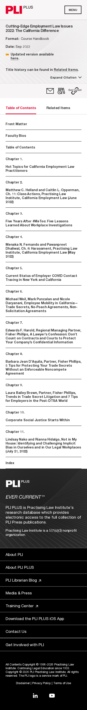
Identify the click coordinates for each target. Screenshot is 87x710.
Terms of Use (62, 683)
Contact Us (16, 631)
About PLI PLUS (20, 567)
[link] (50, 91)
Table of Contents (20, 147)
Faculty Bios (16, 136)
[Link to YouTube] (52, 695)
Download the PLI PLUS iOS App (35, 618)
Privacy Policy (41, 683)
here (14, 58)
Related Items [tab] (58, 108)
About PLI (14, 554)
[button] (75, 91)
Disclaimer (23, 683)
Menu (73, 10)
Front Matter (16, 124)
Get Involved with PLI (25, 644)
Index (10, 463)
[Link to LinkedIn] (35, 695)
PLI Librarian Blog (22, 580)
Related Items (66, 70)
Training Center (20, 605)
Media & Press (19, 592)
